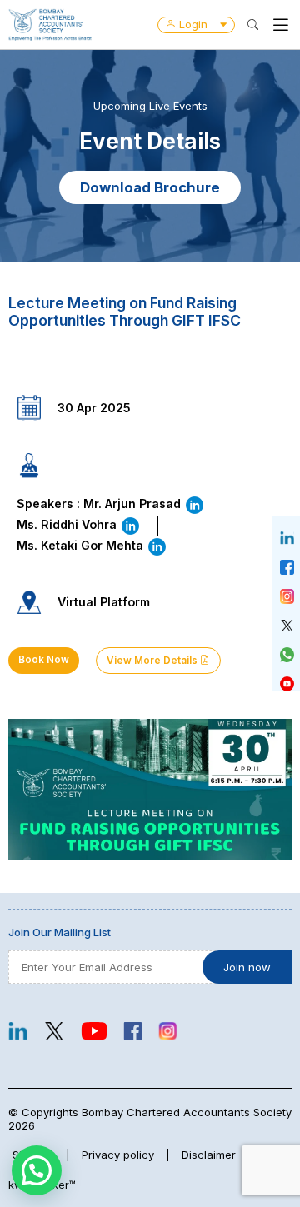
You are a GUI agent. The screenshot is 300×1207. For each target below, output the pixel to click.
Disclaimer (209, 1154)
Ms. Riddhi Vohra (68, 524)
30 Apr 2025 (94, 408)
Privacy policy (118, 1154)
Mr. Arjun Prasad (133, 503)
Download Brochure (150, 187)
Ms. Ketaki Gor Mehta (82, 545)
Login (193, 24)
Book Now (43, 660)
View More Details (153, 660)
